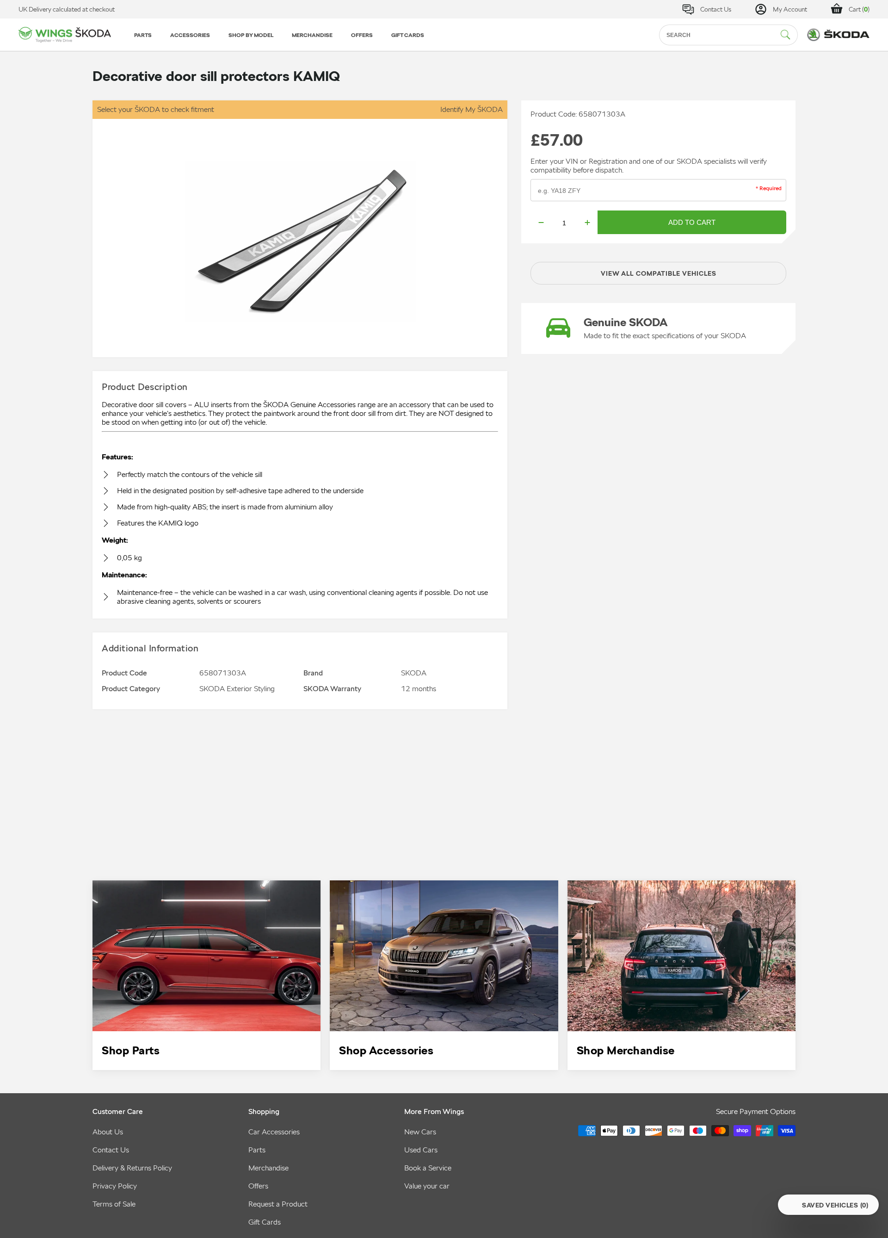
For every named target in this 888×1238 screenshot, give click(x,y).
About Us (107, 1131)
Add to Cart (691, 222)
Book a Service (427, 1168)
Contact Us (110, 1149)
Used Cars (421, 1149)
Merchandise (268, 1168)
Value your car (427, 1186)
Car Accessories (274, 1131)
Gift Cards (264, 1222)
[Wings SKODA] (64, 35)
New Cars (420, 1131)
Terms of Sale (114, 1204)
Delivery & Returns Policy (132, 1168)
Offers (258, 1186)
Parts (256, 1149)
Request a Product (278, 1204)
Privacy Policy (114, 1186)
